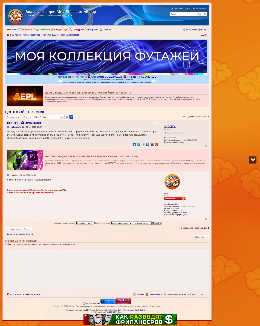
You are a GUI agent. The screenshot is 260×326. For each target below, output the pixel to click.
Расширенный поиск (204, 14)
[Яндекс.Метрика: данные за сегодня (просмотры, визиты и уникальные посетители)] (91, 303)
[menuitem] (138, 294)
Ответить (12, 117)
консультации (23, 193)
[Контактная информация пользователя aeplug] (188, 215)
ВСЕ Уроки (15, 294)
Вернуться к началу (206, 146)
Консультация (61, 29)
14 (176, 138)
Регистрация (177, 8)
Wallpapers (93, 29)
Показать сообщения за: (64, 223)
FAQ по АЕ (27, 29)
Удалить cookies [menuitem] (173, 294)
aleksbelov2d (170, 127)
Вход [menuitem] (203, 29)
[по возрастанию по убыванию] (142, 223)
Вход (188, 8)
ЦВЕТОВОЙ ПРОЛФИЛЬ (25, 112)
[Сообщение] (8, 127)
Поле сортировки (102, 223)
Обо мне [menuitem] (107, 29)
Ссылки (13, 29)
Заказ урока (78, 29)
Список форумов (31, 294)
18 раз (181, 210)
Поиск (199, 14)
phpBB (85, 310)
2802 (177, 204)
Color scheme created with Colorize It (133, 310)
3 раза (181, 142)
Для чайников (43, 29)
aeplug (167, 193)
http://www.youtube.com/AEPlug (51, 190)
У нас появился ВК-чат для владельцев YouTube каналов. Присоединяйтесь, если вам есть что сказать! (107, 82)
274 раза (183, 213)
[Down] (252, 160)
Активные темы (199, 8)
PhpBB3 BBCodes (113, 312)
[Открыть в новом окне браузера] (91, 303)
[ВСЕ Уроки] (15, 15)
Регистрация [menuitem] (191, 29)
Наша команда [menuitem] (155, 294)
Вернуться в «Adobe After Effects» (22, 234)
